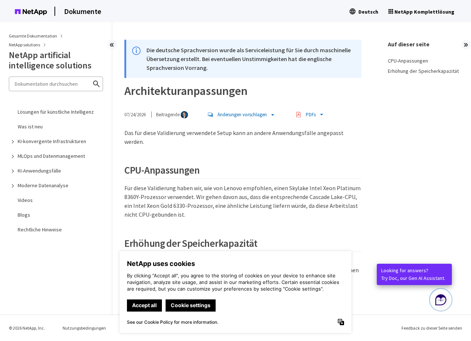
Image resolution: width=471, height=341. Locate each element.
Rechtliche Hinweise (40, 229)
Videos (25, 200)
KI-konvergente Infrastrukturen (52, 141)
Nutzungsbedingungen (84, 328)
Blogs (24, 215)
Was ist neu (30, 126)
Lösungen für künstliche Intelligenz (56, 112)
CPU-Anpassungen (408, 60)
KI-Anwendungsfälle (39, 170)
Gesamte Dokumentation (33, 36)
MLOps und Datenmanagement (51, 156)
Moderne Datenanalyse (43, 185)
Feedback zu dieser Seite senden (431, 328)
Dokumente (82, 11)
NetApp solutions (25, 44)
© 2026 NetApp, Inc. (27, 328)
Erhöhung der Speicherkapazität (423, 71)
